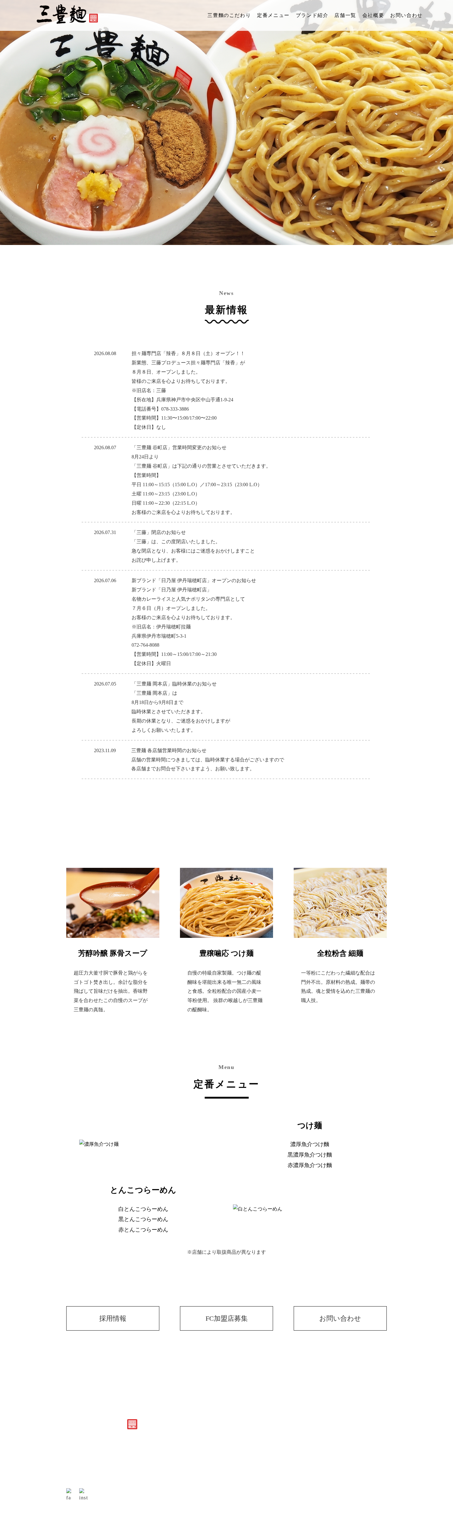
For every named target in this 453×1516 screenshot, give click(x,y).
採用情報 (112, 1318)
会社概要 (373, 15)
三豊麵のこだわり (229, 15)
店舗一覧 (345, 15)
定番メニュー (273, 15)
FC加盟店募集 (227, 1318)
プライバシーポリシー (360, 1445)
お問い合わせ (406, 15)
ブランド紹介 (312, 15)
